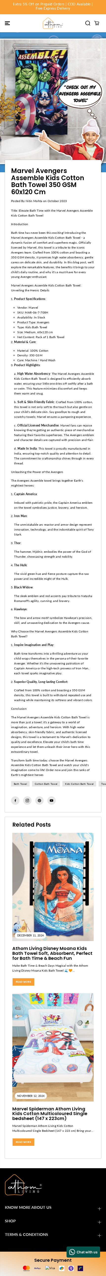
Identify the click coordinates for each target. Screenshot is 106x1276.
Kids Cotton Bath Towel (79, 783)
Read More (23, 982)
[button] (8, 23)
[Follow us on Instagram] (27, 800)
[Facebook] (15, 800)
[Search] (87, 23)
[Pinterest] (39, 800)
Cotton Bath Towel (46, 783)
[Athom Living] (53, 23)
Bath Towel (20, 783)
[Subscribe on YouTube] (51, 800)
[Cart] (96, 23)
